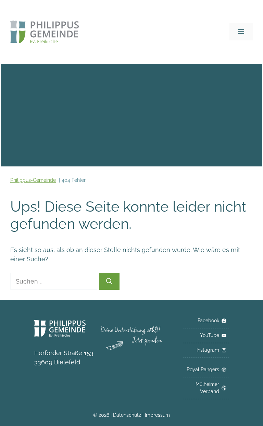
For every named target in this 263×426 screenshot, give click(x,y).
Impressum (157, 415)
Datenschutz (127, 415)
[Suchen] (109, 281)
